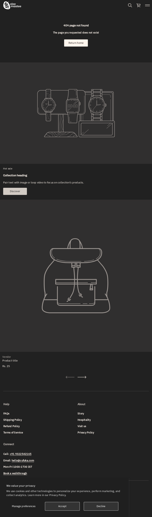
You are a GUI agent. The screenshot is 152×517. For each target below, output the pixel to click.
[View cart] (138, 5)
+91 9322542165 (21, 454)
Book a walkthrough (15, 473)
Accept (62, 506)
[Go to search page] (130, 5)
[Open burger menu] (147, 5)
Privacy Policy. (57, 495)
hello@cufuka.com (23, 460)
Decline (101, 506)
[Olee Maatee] (12, 5)
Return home (76, 43)
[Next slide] (82, 377)
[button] (130, 5)
